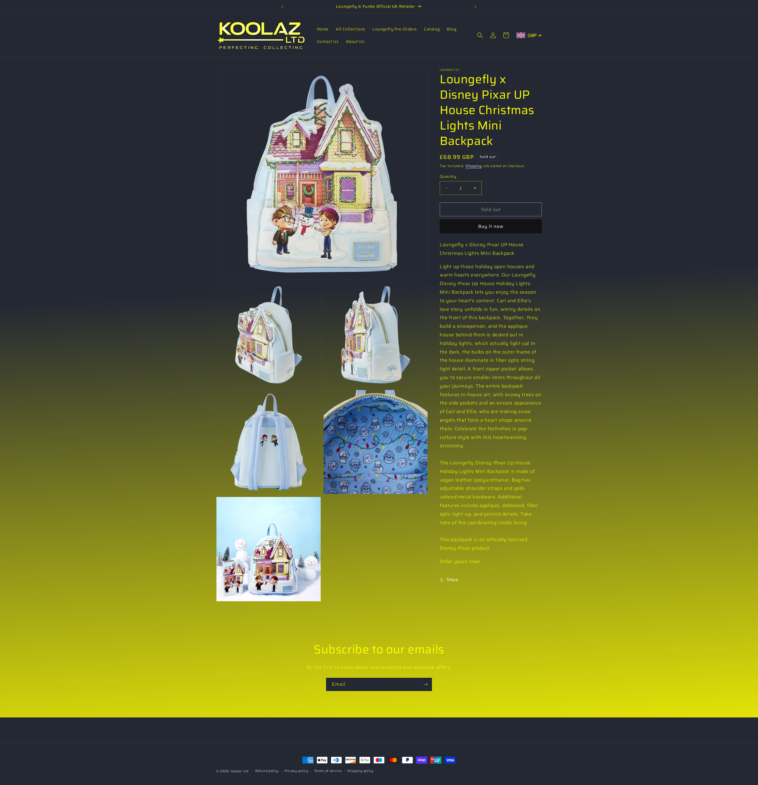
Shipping (473, 166)
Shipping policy (360, 770)
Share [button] (453, 579)
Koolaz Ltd (239, 771)
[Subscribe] (425, 684)
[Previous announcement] (282, 6)
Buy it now (490, 226)
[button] (479, 35)
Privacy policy (297, 770)
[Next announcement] (475, 6)
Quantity (448, 176)
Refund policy (267, 770)
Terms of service (327, 770)
